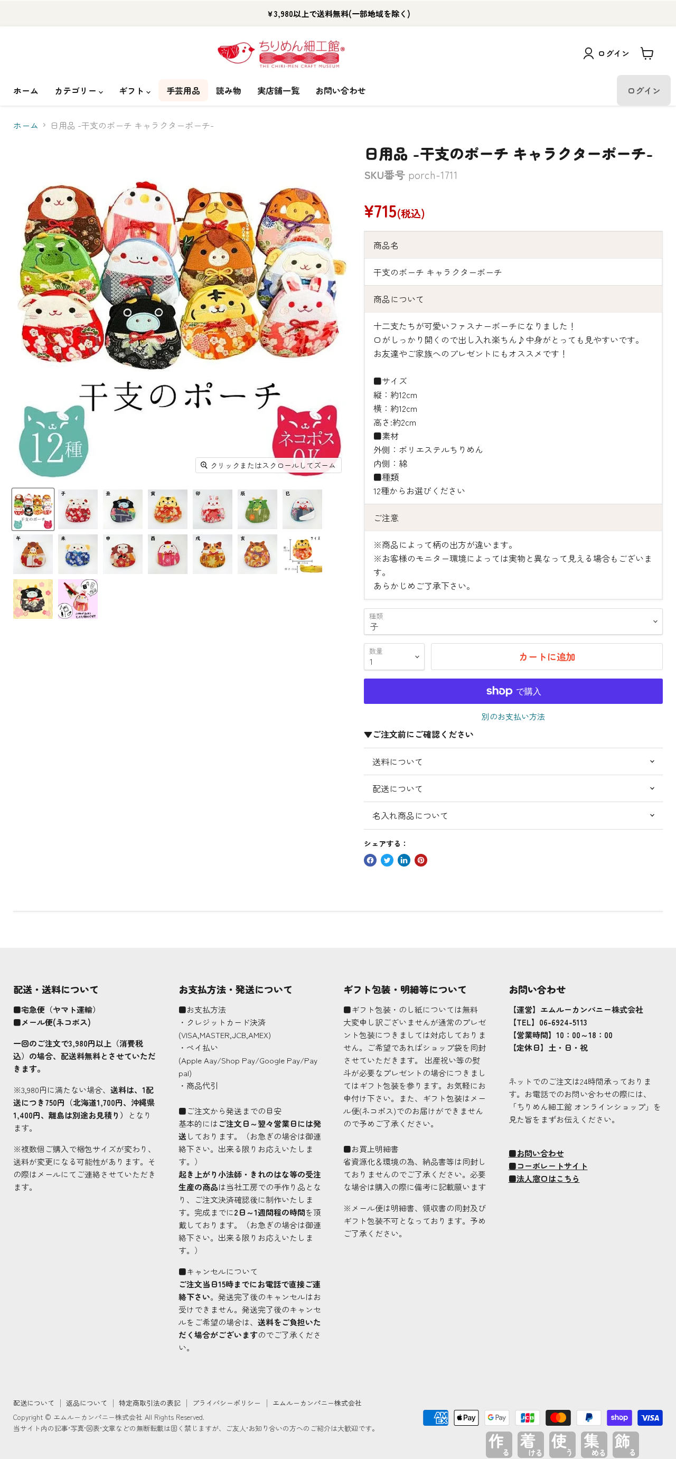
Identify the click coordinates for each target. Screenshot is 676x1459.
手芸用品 (183, 90)
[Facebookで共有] (370, 860)
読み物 (228, 90)
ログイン (614, 53)
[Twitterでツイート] (387, 860)
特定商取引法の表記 (150, 1403)
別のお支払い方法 (513, 716)
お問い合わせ (340, 90)
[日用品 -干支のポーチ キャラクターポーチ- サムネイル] (33, 509)
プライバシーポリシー (226, 1403)
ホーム (26, 90)
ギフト (132, 90)
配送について (33, 1403)
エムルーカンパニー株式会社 (317, 1403)
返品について (86, 1403)
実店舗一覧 (278, 90)
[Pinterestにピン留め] (421, 860)
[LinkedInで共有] (404, 860)
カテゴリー (76, 90)
